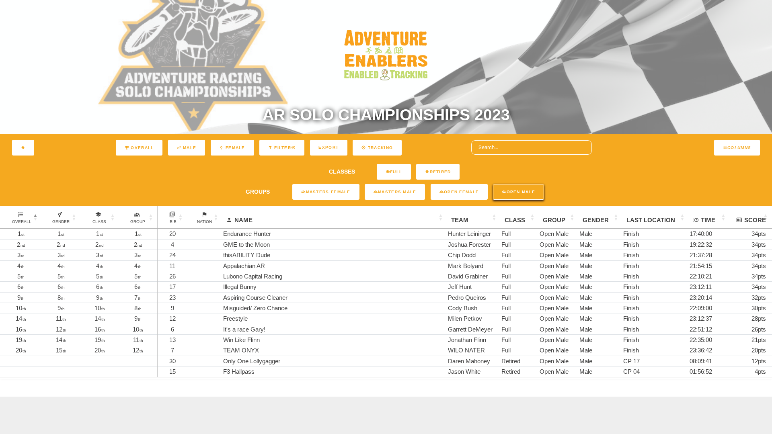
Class (515, 220)
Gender (596, 220)
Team (459, 220)
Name (243, 220)
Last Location (650, 220)
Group (554, 220)
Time (708, 220)
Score (755, 220)
